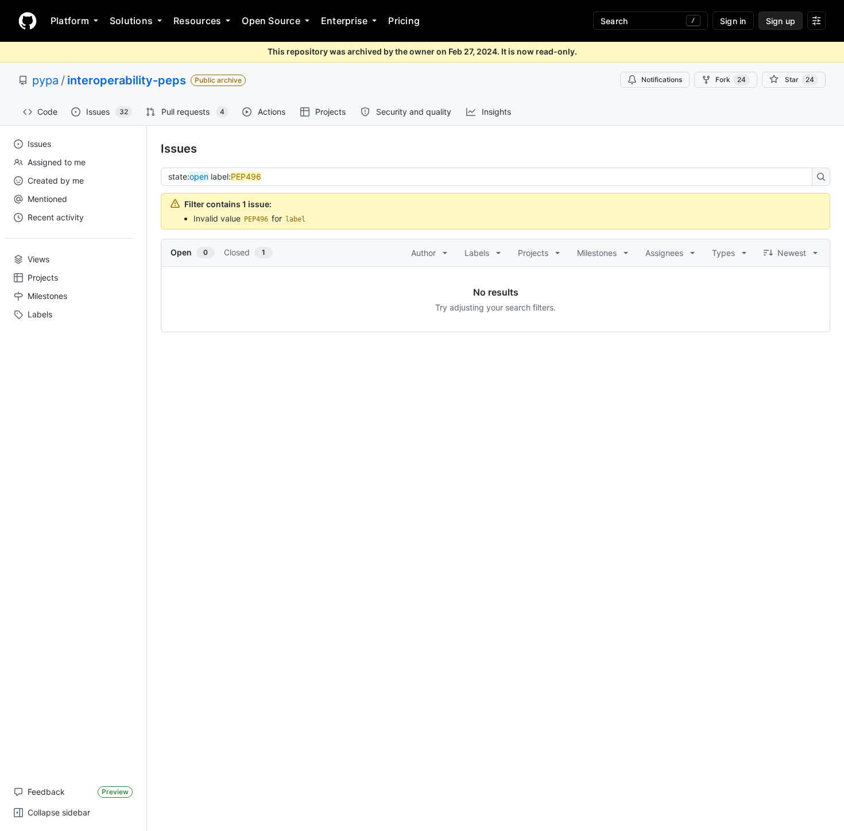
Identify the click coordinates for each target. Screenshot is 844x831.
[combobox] (489, 176)
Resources (197, 20)
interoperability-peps (126, 80)
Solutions (131, 20)
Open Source (271, 20)
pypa (45, 80)
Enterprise (344, 20)
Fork (730, 79)
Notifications (661, 79)
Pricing (404, 20)
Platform (70, 20)
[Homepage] (27, 20)
